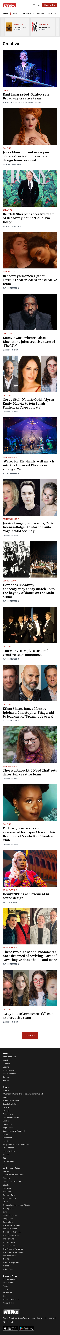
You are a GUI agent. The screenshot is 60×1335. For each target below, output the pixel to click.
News (5, 14)
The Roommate (9, 1256)
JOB (4, 1158)
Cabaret (6, 1107)
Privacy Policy (8, 1303)
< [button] (2, 27)
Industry (6, 1060)
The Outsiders (9, 1246)
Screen (6, 1077)
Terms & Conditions (11, 1299)
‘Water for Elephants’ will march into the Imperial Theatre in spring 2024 (28, 465)
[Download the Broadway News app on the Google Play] (26, 1328)
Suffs (5, 1212)
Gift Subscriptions (10, 1279)
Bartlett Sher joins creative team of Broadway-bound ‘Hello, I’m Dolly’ (28, 218)
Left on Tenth (8, 1161)
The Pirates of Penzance (13, 1249)
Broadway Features (33, 14)
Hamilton (6, 1141)
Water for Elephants (11, 1262)
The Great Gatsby (10, 1229)
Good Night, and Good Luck (14, 1131)
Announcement (11, 457)
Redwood (7, 1192)
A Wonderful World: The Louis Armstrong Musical (23, 1094)
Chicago (6, 1111)
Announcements (9, 1057)
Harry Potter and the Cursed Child (16, 1144)
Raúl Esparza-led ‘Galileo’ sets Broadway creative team (26, 96)
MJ (4, 1165)
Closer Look (9, 581)
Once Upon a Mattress (12, 1181)
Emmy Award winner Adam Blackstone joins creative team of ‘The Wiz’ (29, 342)
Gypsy (5, 1134)
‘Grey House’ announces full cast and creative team (28, 1016)
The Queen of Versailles (13, 1252)
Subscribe (49, 5)
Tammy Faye (8, 1222)
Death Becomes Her (11, 1117)
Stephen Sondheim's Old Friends (16, 1205)
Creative (7, 90)
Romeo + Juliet (11, 272)
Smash (5, 1202)
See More (30, 1035)
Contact (6, 1289)
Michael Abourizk (12, 164)
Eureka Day (7, 1124)
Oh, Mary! (6, 1178)
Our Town (7, 1188)
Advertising (7, 1293)
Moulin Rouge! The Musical (14, 1175)
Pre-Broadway (9, 1070)
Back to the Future (10, 1104)
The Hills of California (12, 1232)
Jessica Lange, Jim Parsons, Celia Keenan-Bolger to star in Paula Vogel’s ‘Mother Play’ (28, 527)
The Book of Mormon (11, 1225)
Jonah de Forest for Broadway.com (22, 103)
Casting (7, 148)
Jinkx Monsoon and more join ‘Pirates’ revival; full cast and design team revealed (26, 156)
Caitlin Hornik (10, 350)
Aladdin (6, 1097)
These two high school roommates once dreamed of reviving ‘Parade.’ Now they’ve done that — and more (30, 956)
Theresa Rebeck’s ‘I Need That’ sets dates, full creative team (30, 772)
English (6, 1121)
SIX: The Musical (9, 1198)
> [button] (57, 27)
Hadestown (7, 1138)
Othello (6, 1185)
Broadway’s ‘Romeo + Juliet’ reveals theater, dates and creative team (30, 280)
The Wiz (6, 1259)
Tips (5, 1296)
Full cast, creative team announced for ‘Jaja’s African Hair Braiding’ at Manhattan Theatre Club (29, 834)
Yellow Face (8, 1269)
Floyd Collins (8, 1128)
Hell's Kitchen (8, 1148)
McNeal (6, 1171)
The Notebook (9, 1242)
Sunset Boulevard (10, 1215)
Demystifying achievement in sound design (26, 896)
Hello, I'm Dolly (9, 1151)
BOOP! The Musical (11, 1101)
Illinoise (6, 1154)
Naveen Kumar (10, 902)
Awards (6, 1080)
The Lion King (8, 1239)
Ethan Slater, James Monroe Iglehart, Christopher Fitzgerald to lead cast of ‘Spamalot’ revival (28, 713)
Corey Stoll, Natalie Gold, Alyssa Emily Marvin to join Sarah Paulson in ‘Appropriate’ (28, 404)
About (5, 1286)
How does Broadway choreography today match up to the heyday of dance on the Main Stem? (29, 591)
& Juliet (6, 1090)
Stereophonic (8, 1208)
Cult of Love (8, 1114)
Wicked (6, 1266)
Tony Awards (10, 890)
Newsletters (8, 1283)
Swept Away (8, 1219)
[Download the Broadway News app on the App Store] (10, 1328)
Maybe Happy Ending (11, 1168)
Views (16, 14)
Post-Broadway (9, 1074)
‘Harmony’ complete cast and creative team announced (25, 653)
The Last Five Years (11, 1235)
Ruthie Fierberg (11, 288)
